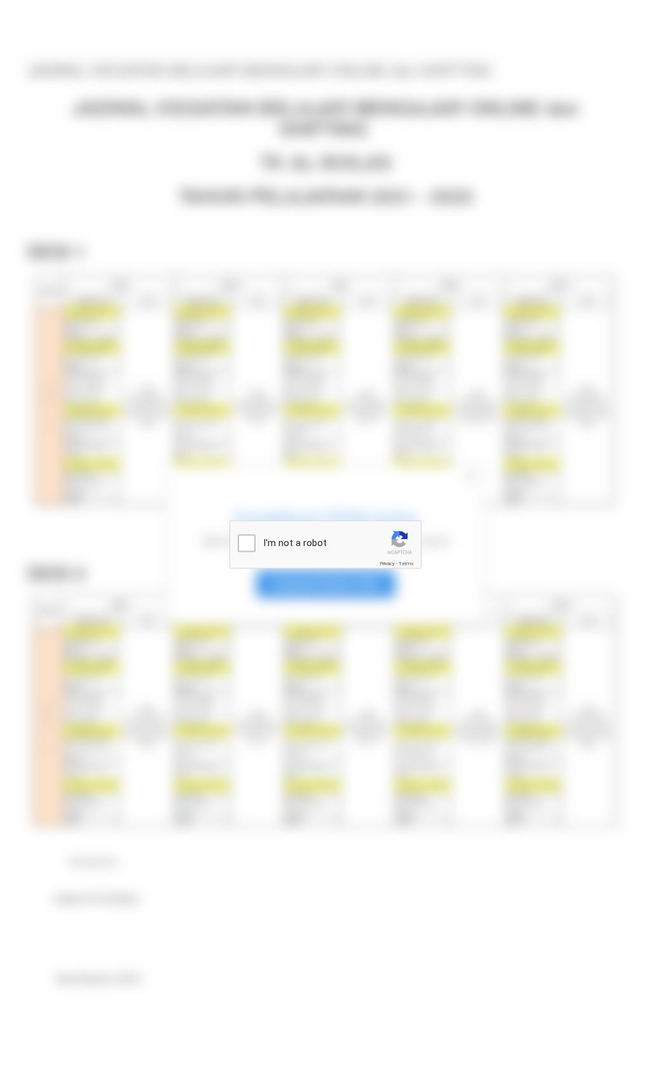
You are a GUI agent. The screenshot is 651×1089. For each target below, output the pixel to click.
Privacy (387, 563)
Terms (406, 563)
